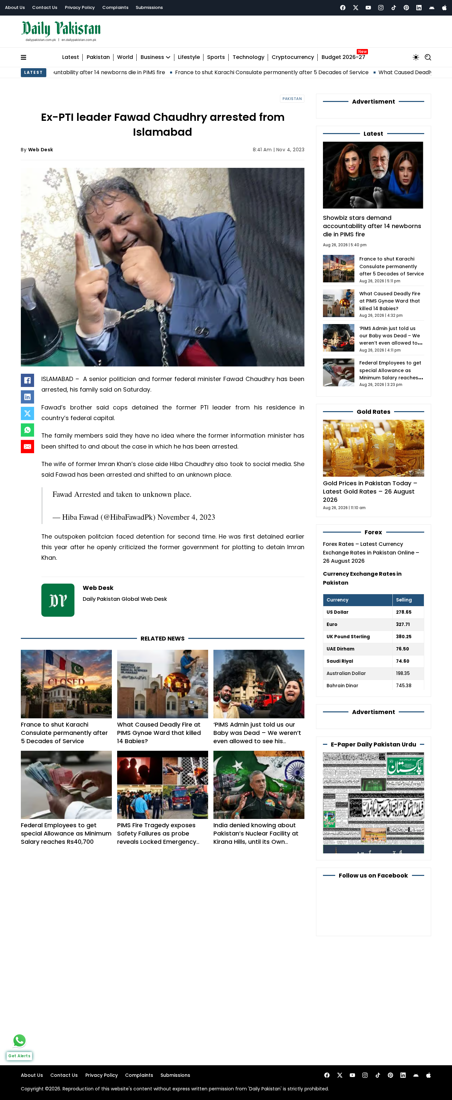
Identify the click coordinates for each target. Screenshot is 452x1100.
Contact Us (44, 7)
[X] (27, 413)
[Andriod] (431, 7)
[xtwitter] (355, 7)
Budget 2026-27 (343, 57)
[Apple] (444, 7)
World (125, 57)
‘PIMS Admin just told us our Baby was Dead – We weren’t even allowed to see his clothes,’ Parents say (257, 736)
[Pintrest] (406, 7)
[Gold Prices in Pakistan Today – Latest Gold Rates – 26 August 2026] (373, 448)
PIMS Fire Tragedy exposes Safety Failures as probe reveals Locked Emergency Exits (156, 837)
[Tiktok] (393, 7)
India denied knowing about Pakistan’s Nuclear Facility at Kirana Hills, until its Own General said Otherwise (255, 837)
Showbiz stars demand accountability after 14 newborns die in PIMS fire (372, 226)
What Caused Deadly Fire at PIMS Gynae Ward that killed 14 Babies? (159, 732)
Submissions (149, 7)
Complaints (115, 7)
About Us (15, 7)
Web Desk (40, 149)
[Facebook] (342, 7)
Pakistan (98, 57)
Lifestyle (189, 57)
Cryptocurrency (293, 57)
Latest (70, 57)
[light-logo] (63, 32)
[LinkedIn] (27, 397)
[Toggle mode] (416, 57)
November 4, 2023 (186, 517)
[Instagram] (381, 7)
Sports (216, 57)
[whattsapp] (19, 1040)
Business (152, 57)
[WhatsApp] (27, 430)
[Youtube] (368, 7)
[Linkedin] (419, 7)
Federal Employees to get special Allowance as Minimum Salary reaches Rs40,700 (66, 833)
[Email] (27, 446)
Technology (248, 57)
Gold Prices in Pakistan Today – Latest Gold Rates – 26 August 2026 (370, 491)
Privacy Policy (80, 7)
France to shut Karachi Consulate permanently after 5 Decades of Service (220, 72)
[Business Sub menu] (168, 57)
